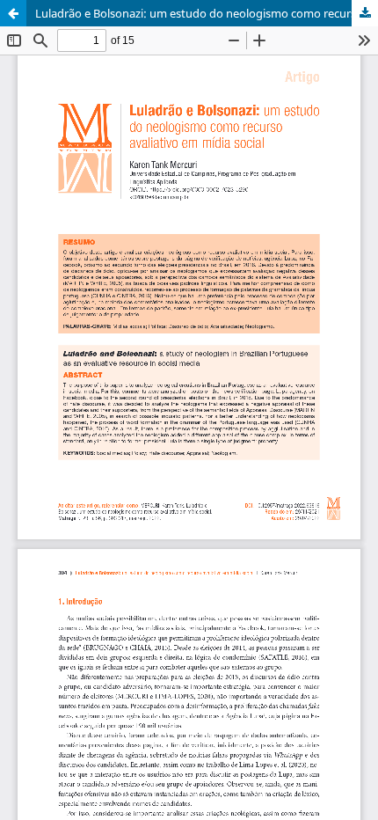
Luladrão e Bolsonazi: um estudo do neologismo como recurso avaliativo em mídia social (206, 13)
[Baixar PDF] (365, 13)
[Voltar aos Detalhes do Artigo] (13, 13)
